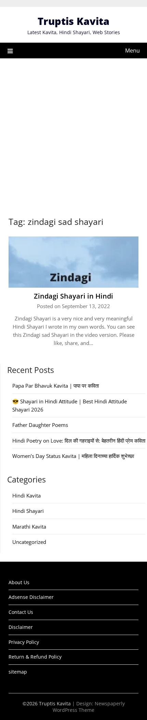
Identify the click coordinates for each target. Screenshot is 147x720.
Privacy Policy (24, 642)
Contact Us (21, 612)
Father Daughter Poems (40, 424)
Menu (132, 50)
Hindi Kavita (26, 495)
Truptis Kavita (73, 21)
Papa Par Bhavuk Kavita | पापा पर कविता (55, 385)
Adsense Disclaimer (31, 597)
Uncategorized (29, 541)
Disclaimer (21, 627)
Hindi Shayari (28, 510)
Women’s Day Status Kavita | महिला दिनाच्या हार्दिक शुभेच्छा (73, 455)
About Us (19, 582)
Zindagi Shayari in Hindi (73, 296)
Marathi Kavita (29, 526)
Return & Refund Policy (35, 656)
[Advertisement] (73, 135)
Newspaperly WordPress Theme (89, 706)
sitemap (18, 671)
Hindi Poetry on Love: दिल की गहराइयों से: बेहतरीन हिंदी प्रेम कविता (78, 440)
